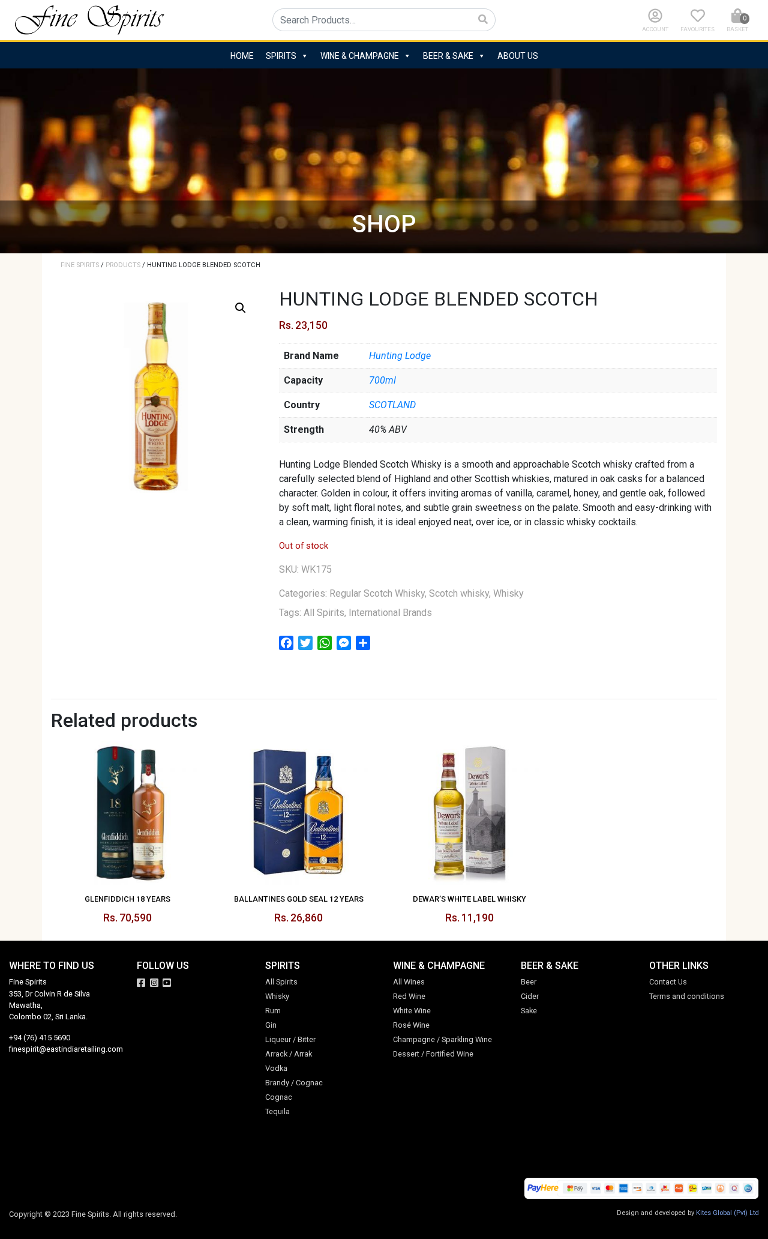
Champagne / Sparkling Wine (442, 1039)
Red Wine (409, 996)
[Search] (483, 19)
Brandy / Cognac (294, 1082)
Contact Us (668, 981)
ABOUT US (517, 56)
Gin (271, 1024)
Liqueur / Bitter (290, 1039)
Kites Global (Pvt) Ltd (727, 1213)
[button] (240, 308)
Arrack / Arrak (288, 1053)
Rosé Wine (411, 1024)
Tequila (277, 1111)
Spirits (281, 56)
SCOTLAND (392, 405)
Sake (529, 1010)
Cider (530, 996)
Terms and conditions (686, 996)
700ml (382, 380)
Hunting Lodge (400, 355)
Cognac (278, 1097)
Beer (528, 981)
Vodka (276, 1068)
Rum (273, 1010)
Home (242, 56)
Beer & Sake (448, 56)
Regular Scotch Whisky (377, 593)
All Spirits (324, 612)
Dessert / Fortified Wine (433, 1053)
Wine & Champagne (359, 56)
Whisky (508, 593)
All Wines (409, 981)
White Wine (412, 1010)
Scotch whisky (459, 593)
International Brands (390, 612)
